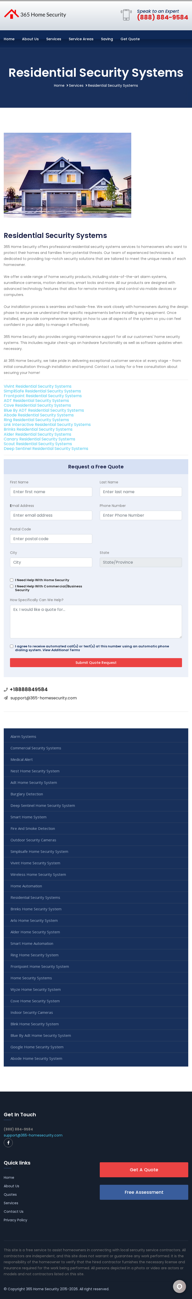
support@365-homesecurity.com (43, 698)
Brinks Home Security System (36, 908)
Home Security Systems (31, 977)
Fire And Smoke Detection (32, 828)
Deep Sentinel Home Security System (42, 805)
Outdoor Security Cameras (33, 839)
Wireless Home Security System (38, 874)
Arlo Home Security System (34, 920)
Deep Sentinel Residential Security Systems (46, 448)
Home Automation (26, 885)
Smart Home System (28, 816)
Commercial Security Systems (35, 747)
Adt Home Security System (33, 782)
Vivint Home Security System (35, 862)
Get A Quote (144, 1170)
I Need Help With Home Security (42, 580)
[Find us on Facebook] (8, 1142)
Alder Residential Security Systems (37, 434)
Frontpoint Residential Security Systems (43, 396)
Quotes (10, 1194)
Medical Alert (21, 759)
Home (9, 38)
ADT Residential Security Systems (36, 400)
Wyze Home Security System (35, 989)
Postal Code (20, 529)
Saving (107, 38)
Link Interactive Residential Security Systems (47, 424)
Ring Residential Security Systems (36, 420)
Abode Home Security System (36, 1058)
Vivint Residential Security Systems (38, 386)
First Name (19, 482)
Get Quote (130, 38)
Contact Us (14, 1211)
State (104, 552)
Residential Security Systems (35, 897)
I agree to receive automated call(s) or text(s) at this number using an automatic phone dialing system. (92, 648)
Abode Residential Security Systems (39, 415)
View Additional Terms (61, 650)
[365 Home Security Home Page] (35, 13)
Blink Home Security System (34, 1023)
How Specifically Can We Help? (37, 599)
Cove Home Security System (35, 1000)
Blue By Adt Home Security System (40, 1035)
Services (53, 38)
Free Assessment (144, 1192)
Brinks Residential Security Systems (38, 429)
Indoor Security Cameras (31, 1012)
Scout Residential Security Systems (38, 444)
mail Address (22, 505)
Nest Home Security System (35, 770)
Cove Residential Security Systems (37, 405)
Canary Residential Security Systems (39, 439)
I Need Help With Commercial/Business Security (48, 588)
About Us (30, 38)
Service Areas (81, 38)
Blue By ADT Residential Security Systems (44, 410)
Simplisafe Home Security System (39, 851)
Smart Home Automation (31, 943)
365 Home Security (42, 1289)
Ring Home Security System (34, 954)
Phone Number (113, 505)
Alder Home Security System (35, 931)
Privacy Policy (15, 1220)
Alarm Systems (23, 736)
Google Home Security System (37, 1046)
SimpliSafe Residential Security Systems (42, 391)
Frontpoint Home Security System (39, 966)
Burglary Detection (26, 793)
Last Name (109, 482)
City (13, 552)
